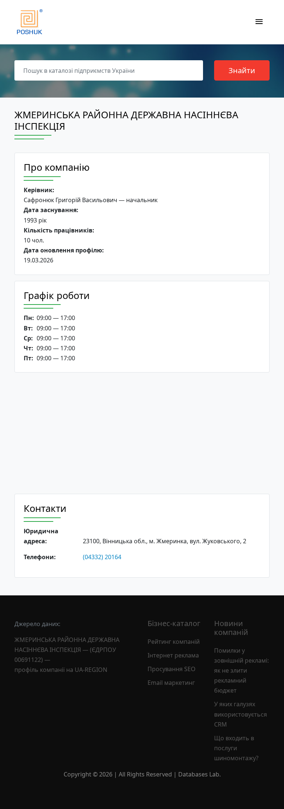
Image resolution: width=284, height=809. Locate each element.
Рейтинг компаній (174, 642)
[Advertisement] (142, 433)
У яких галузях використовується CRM (240, 714)
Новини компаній (231, 627)
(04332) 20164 (102, 557)
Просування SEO (172, 669)
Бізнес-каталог (174, 623)
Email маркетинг (171, 683)
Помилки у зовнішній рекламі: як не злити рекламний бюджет (241, 670)
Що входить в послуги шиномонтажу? (236, 748)
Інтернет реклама (173, 655)
